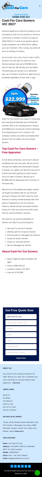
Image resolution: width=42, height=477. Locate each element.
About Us (6, 395)
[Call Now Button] (37, 473)
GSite (25, 473)
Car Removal (7, 401)
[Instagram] (15, 466)
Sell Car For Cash (9, 407)
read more (16, 383)
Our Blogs (6, 398)
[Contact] (29, 466)
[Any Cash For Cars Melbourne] (14, 6)
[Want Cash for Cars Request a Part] (21, 316)
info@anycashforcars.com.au (18, 458)
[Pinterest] (18, 466)
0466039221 (14, 452)
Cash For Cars (8, 404)
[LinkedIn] (22, 466)
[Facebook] (11, 466)
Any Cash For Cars (15, 443)
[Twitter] (26, 466)
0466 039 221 (21, 16)
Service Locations (9, 410)
